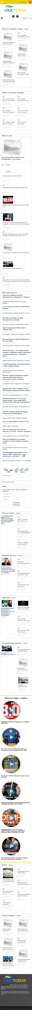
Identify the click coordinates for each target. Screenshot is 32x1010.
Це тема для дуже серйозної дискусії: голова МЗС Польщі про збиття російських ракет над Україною (8, 569)
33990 (16, 472)
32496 (17, 469)
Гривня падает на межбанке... (11, 426)
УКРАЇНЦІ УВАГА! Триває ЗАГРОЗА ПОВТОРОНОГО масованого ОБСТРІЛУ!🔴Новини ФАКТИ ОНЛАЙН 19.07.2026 (13, 831)
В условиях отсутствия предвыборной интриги (16, 324)
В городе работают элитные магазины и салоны (16, 313)
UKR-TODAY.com (5, 985)
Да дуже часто (8, 494)
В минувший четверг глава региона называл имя (16, 383)
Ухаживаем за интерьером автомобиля (12, 268)
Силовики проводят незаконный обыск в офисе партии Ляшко (16, 365)
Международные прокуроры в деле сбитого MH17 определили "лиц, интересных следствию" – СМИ (15, 454)
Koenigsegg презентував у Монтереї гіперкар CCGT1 (15, 187)
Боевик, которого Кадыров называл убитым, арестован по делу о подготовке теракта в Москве (15, 377)
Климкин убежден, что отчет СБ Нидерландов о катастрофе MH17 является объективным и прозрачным (16, 400)
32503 (26, 470)
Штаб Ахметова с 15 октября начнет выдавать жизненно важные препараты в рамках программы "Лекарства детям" (17, 353)
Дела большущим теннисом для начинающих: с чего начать (13, 158)
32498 (27, 469)
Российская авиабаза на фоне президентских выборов (13, 319)
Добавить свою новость (8, 482)
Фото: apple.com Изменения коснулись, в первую (16, 334)
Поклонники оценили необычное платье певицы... (17, 345)
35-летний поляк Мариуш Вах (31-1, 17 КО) (15, 395)
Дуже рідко (7, 496)
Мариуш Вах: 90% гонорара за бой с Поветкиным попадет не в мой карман (16, 389)
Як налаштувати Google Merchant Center (12, 176)
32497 (22, 469)
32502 (21, 470)
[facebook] (17, 16)
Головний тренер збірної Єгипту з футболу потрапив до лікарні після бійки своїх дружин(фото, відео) (7, 519)
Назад (6, 469)
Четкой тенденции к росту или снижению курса (16, 436)
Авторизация (23, 2)
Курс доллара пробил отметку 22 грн (16, 421)
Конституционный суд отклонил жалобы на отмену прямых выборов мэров (15, 441)
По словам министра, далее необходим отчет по (16, 406)
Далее (22, 472)
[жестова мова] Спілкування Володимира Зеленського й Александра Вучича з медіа (14, 749)
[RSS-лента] (13, 16)
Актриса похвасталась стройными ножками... (15, 418)
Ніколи (6, 499)
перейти (26, 29)
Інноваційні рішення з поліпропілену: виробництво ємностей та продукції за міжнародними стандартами (7, 612)
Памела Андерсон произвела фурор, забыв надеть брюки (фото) (15, 412)
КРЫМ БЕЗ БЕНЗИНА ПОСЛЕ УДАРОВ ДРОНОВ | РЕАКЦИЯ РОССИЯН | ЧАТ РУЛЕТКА (15, 803)
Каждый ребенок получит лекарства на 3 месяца (16, 360)
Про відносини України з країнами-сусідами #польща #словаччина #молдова (14, 858)
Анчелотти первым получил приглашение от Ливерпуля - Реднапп (16, 296)
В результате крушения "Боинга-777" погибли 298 (16, 460)
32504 (8, 472)
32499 (6, 470)
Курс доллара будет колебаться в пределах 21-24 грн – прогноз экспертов (17, 430)
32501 (16, 470)
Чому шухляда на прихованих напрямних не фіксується (16, 252)
